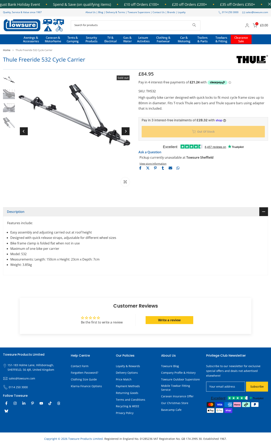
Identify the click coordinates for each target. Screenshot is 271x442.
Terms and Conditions (130, 399)
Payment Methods (128, 386)
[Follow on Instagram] (15, 403)
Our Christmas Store (174, 403)
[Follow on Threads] (58, 403)
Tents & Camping (73, 39)
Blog (101, 12)
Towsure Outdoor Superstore (180, 379)
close (268, 4)
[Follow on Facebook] (6, 403)
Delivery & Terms (115, 12)
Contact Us (159, 12)
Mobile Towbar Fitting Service (175, 388)
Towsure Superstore (139, 12)
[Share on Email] (170, 168)
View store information (152, 163)
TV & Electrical (110, 39)
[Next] (126, 131)
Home (6, 50)
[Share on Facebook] (140, 168)
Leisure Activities (143, 39)
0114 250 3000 (230, 12)
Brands (171, 12)
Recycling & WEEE (127, 406)
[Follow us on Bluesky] (6, 411)
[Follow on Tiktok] (50, 403)
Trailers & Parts (202, 39)
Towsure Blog (170, 366)
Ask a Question (149, 152)
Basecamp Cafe (171, 410)
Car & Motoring (184, 39)
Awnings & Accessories (31, 39)
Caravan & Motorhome (53, 39)
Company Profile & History (178, 372)
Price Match (124, 379)
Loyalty (181, 12)
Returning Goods (127, 393)
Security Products (91, 39)
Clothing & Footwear (163, 39)
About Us (91, 12)
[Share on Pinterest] (155, 168)
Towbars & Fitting (221, 39)
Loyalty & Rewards (128, 366)
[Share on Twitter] (148, 168)
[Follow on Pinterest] (32, 403)
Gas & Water (127, 39)
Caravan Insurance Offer (177, 396)
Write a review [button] (169, 320)
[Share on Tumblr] (163, 168)
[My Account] (247, 25)
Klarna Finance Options (86, 386)
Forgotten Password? (84, 372)
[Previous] (24, 131)
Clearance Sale (241, 39)
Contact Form (79, 366)
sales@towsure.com (257, 12)
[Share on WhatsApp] (178, 168)
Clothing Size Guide (84, 379)
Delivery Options (127, 372)
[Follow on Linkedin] (23, 403)
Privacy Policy (125, 413)
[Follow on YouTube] (41, 403)
